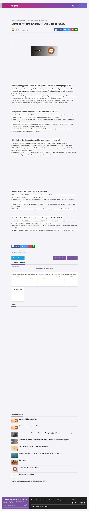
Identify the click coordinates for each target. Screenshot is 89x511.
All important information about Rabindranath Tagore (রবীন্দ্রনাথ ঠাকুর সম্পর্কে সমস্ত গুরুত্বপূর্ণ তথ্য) (45, 433)
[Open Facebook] (73, 503)
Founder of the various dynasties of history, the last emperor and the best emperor (43, 439)
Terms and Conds (71, 500)
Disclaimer (52, 500)
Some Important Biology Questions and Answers (33, 446)
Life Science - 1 (23, 460)
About (32, 500)
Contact (38, 500)
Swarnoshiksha (44, 506)
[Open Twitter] (76, 503)
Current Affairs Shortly (19, 252)
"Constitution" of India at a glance (29, 467)
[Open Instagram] (79, 503)
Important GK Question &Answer (29, 419)
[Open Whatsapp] (84, 503)
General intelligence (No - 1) (27, 474)
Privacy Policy (61, 500)
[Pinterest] (72, 29)
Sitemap (45, 500)
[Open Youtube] (81, 503)
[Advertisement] (43, 14)
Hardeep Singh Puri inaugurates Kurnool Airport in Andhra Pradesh (39, 453)
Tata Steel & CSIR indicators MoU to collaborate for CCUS (29, 481)
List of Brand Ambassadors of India (29, 426)
